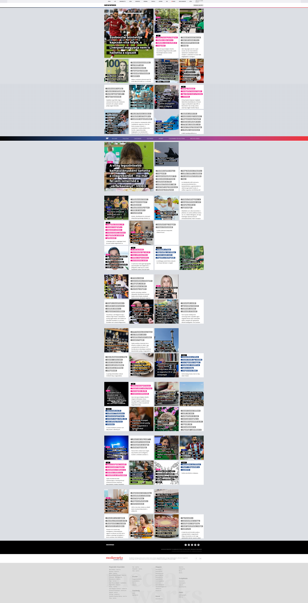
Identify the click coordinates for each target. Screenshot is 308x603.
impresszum (193, 549)
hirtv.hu (134, 583)
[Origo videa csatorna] (195, 545)
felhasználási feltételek (177, 549)
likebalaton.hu (159, 577)
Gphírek (160, 1)
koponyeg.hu (182, 583)
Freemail (146, 1)
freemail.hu (182, 581)
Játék (190, 1)
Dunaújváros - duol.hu (114, 579)
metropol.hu (182, 569)
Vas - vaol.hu (135, 567)
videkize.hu (158, 588)
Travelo (153, 1)
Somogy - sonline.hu (114, 594)
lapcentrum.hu (182, 586)
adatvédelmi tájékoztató (166, 549)
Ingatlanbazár (182, 1)
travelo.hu (158, 583)
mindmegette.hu (160, 581)
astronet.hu (158, 569)
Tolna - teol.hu (112, 598)
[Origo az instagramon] (192, 545)
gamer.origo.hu (159, 575)
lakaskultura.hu (159, 573)
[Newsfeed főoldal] (110, 545)
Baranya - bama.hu (114, 571)
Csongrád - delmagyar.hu (115, 577)
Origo (109, 1)
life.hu (180, 570)
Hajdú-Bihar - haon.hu (114, 584)
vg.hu (133, 593)
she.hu (180, 572)
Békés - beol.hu (113, 573)
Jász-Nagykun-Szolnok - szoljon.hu (118, 588)
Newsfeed (137, 1)
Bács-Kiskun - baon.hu (115, 569)
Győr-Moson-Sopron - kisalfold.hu (117, 583)
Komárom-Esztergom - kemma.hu (117, 590)
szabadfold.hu (135, 581)
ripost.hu (181, 567)
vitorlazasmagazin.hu (161, 586)
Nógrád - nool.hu (113, 592)
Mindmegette (123, 1)
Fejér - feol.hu (112, 581)
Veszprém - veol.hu (137, 569)
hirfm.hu (181, 597)
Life (115, 1)
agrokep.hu (135, 595)
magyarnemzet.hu (137, 579)
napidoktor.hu (159, 579)
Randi (174, 1)
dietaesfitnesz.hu (160, 584)
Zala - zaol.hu (135, 570)
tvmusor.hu (158, 590)
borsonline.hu (159, 598)
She (167, 1)
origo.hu (134, 584)
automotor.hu (159, 571)
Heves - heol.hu (113, 586)
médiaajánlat (199, 549)
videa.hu (181, 584)
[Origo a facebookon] (186, 545)
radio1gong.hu (182, 595)
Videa (130, 1)
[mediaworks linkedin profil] (200, 558)
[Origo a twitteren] (189, 545)
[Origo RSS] (198, 545)
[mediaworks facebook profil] (196, 558)
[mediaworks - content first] (114, 558)
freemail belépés (198, 5)
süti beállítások (186, 549)
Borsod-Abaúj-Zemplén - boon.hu (117, 575)
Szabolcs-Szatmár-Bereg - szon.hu (118, 596)
